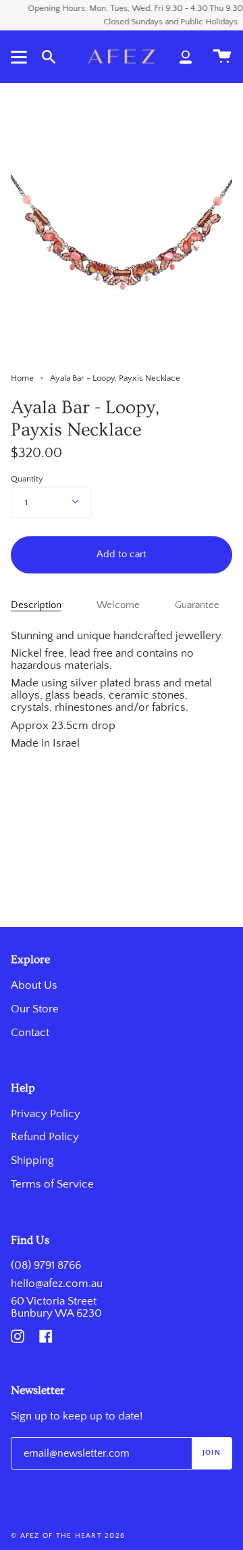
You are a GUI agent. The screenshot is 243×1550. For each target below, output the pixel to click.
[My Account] (186, 56)
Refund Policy (45, 1137)
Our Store (35, 1009)
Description (36, 605)
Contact (30, 1033)
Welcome (118, 605)
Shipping (32, 1160)
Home (22, 378)
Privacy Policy (45, 1114)
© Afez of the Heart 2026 (68, 1536)
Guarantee (197, 605)
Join (211, 1453)
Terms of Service (52, 1184)
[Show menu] (21, 57)
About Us (34, 985)
